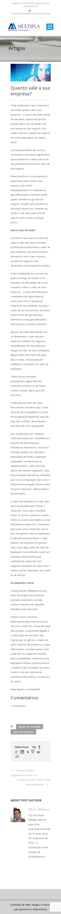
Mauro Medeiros (39, 809)
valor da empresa (23, 731)
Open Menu (49, 27)
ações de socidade (30, 726)
